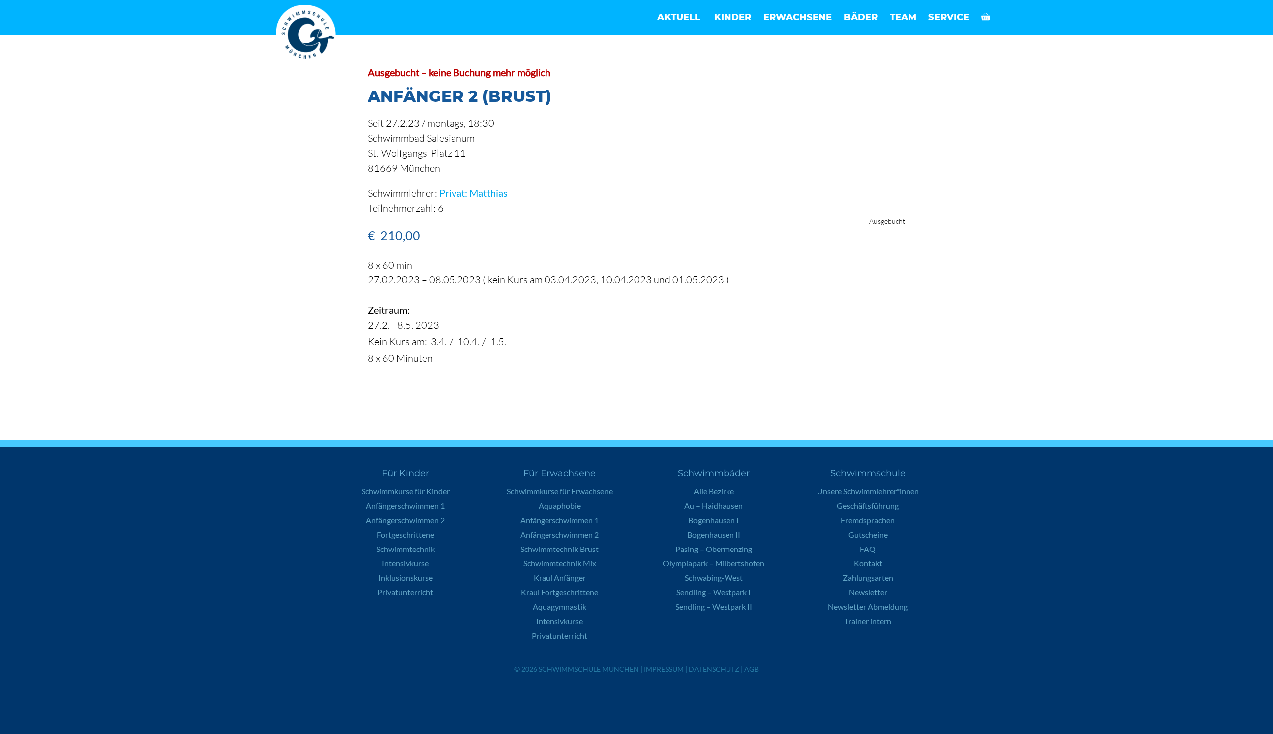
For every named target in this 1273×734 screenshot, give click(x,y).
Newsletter (868, 592)
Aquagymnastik (559, 606)
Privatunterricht (405, 592)
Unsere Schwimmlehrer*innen (868, 491)
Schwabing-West (714, 577)
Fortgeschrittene (405, 534)
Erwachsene (797, 17)
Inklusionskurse (405, 577)
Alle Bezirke (714, 491)
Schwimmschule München (589, 669)
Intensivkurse (405, 563)
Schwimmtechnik (405, 548)
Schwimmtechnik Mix (559, 563)
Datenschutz (714, 669)
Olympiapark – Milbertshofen (713, 563)
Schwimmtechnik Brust (559, 548)
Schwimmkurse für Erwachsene (560, 491)
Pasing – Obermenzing (713, 548)
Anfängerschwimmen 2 (405, 520)
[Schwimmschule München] (308, 35)
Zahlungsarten (868, 577)
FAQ (868, 548)
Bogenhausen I (713, 520)
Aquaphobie (560, 505)
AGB (751, 669)
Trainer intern (867, 621)
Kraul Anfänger (560, 577)
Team (903, 17)
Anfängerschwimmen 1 (405, 505)
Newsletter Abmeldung (868, 606)
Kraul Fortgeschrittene (559, 592)
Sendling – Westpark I (713, 592)
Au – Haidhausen (713, 505)
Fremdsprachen (868, 520)
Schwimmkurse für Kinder (406, 491)
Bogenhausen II (713, 534)
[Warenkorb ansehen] (985, 17)
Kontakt (868, 563)
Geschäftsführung (868, 505)
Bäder (861, 17)
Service (948, 17)
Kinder (732, 17)
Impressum (664, 669)
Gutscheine (868, 534)
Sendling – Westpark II (713, 606)
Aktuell (678, 17)
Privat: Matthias (473, 193)
